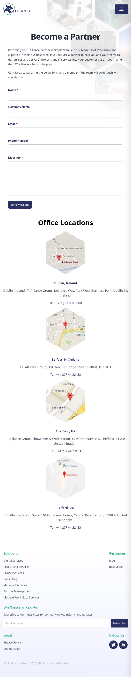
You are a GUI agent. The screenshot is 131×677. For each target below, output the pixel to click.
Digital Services (13, 560)
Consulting (10, 579)
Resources (116, 567)
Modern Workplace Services (21, 597)
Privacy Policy (12, 642)
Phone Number (18, 140)
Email (13, 123)
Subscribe (119, 623)
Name (13, 90)
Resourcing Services (16, 567)
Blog (112, 560)
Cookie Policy (11, 649)
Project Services (13, 573)
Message (15, 157)
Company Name (19, 107)
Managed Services (15, 585)
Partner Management (17, 591)
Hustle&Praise (58, 663)
